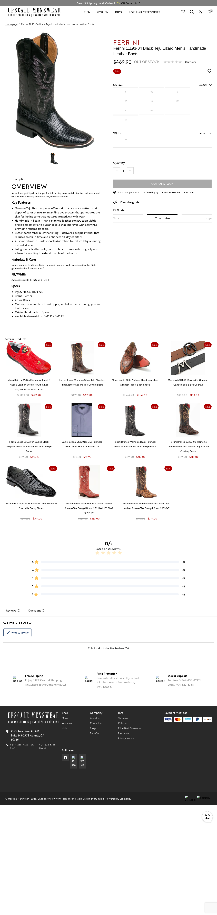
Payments (123, 733)
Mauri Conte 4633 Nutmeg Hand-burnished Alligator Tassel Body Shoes (135, 382)
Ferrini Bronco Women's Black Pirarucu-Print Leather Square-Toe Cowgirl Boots (135, 444)
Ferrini (126, 42)
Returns (122, 722)
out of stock (162, 183)
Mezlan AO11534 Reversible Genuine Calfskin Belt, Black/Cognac (188, 382)
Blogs (93, 728)
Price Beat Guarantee (129, 728)
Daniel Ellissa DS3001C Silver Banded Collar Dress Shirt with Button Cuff (82, 444)
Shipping (123, 717)
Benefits (94, 733)
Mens (65, 717)
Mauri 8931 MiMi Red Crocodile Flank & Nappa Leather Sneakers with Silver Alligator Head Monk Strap (29, 385)
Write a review (19, 632)
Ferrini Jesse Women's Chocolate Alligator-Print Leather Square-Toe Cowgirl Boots (82, 382)
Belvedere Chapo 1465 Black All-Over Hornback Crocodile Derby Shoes (31, 506)
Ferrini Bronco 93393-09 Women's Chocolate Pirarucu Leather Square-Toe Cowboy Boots (188, 446)
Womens (67, 722)
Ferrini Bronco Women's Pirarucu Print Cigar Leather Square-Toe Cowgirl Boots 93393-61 (147, 506)
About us (95, 717)
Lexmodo (125, 798)
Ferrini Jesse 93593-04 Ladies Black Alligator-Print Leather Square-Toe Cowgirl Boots (29, 446)
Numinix (99, 798)
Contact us (96, 722)
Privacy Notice (126, 738)
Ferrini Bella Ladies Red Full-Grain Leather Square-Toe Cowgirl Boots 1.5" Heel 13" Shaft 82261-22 (88, 508)
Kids (64, 728)
